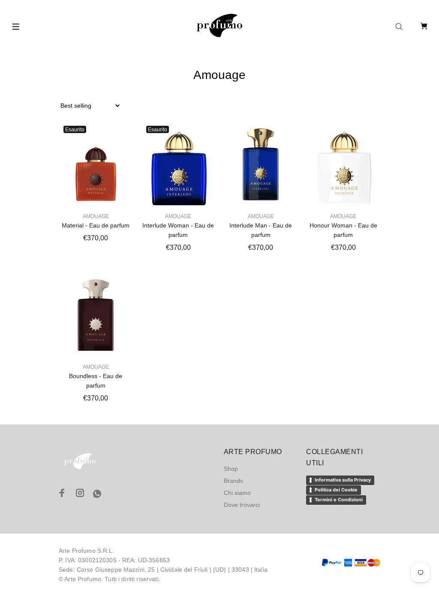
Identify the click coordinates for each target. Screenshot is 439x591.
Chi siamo (237, 492)
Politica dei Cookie (336, 490)
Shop (231, 468)
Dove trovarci (242, 504)
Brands (233, 480)
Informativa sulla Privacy (343, 480)
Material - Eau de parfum (95, 225)
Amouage (96, 216)
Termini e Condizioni (339, 500)
